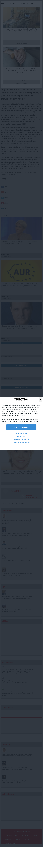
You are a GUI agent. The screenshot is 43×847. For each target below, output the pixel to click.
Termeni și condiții (21, 436)
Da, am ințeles (21, 427)
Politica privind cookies (21, 439)
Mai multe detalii (21, 433)
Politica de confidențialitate (21, 442)
